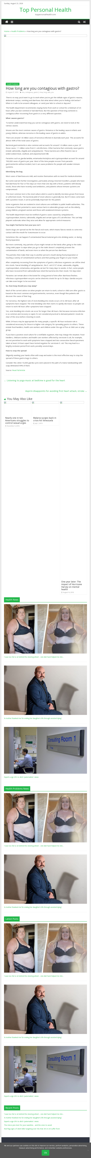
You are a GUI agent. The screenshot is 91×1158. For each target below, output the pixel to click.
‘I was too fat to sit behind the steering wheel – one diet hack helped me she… (34, 657)
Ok (45, 1152)
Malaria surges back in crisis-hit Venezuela (44, 419)
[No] (88, 1150)
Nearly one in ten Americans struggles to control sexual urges (17, 420)
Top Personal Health (45, 9)
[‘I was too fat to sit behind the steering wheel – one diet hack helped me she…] (45, 605)
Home (6, 31)
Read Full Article (18, 370)
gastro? (36, 92)
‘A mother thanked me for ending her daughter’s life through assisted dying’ (32, 718)
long (45, 92)
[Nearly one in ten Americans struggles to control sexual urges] (17, 402)
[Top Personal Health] (6, 21)
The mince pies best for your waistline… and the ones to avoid (28, 1125)
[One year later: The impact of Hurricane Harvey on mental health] (72, 402)
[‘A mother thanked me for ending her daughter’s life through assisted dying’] (45, 667)
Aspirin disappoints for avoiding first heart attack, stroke (56, 391)
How (41, 92)
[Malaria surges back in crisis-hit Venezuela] (45, 402)
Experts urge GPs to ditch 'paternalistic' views (21, 777)
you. (52, 92)
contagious (29, 92)
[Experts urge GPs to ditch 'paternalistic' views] (45, 728)
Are (23, 92)
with (49, 92)
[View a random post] (84, 21)
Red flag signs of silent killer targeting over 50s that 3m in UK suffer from (32, 1129)
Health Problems (18, 31)
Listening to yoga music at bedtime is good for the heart (34, 380)
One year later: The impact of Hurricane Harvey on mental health (71, 585)
